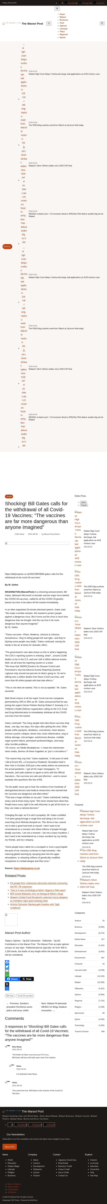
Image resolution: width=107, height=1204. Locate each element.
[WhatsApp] (37, 975)
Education (79, 945)
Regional (78, 1001)
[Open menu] (48, 23)
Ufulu (18, 1066)
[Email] (37, 971)
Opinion (78, 995)
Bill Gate (10, 996)
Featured (78, 964)
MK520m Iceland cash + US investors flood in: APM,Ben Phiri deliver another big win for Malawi (66, 215)
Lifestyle (78, 976)
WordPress (33, 1200)
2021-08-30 (17, 1086)
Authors (78, 921)
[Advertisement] (53, 473)
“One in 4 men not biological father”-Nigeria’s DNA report (37, 890)
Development (80, 933)
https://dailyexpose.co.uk (27, 868)
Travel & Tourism (82, 1031)
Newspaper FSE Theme (10, 1200)
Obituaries (79, 988)
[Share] (37, 988)
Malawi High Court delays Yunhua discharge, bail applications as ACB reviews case (64, 74)
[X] (37, 984)
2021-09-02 (21, 1069)
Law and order (81, 970)
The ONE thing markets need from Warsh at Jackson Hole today (56, 125)
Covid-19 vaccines (25, 996)
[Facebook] (37, 962)
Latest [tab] (83, 502)
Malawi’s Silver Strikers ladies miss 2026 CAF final (50, 166)
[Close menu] (57, 8)
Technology (79, 1025)
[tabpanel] (90, 580)
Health (9, 496)
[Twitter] (37, 966)
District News (80, 939)
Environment (80, 958)
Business (78, 927)
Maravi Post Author (52, 534)
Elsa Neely (17, 1047)
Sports (77, 1019)
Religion (78, 1007)
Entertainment (80, 951)
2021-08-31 (17, 1050)
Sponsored (79, 1013)
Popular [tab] (84, 505)
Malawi (78, 982)
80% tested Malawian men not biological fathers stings (36, 894)
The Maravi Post (32, 23)
